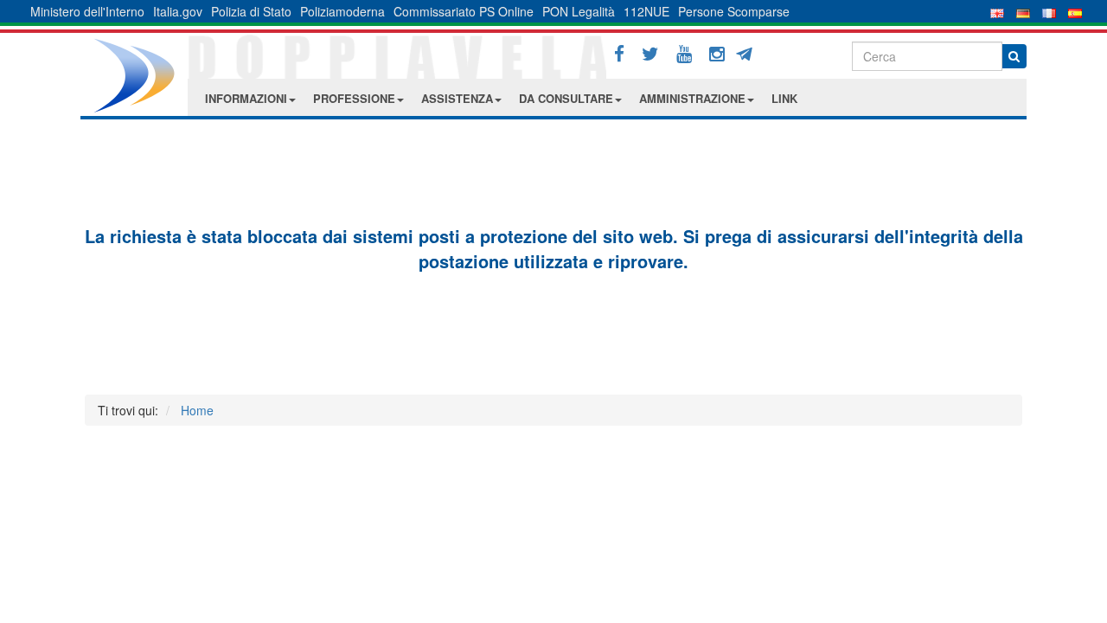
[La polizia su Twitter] (650, 54)
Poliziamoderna (342, 11)
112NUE (646, 11)
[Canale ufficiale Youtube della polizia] (684, 54)
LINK (784, 98)
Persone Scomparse (734, 11)
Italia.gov (177, 11)
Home (197, 410)
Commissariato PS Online (464, 11)
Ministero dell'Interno (87, 11)
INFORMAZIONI (246, 98)
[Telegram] (750, 52)
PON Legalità (578, 11)
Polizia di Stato (251, 11)
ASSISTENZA (457, 98)
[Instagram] (717, 54)
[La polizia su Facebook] (619, 54)
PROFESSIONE (354, 98)
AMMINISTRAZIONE (692, 98)
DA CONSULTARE (566, 98)
